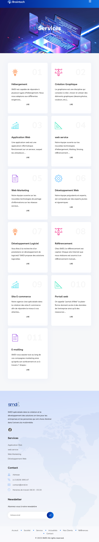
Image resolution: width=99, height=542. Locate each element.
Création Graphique (66, 84)
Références (83, 530)
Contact (49, 533)
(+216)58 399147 (21, 479)
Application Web (20, 137)
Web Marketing (20, 190)
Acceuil (15, 530)
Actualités (52, 530)
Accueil (48, 33)
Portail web (61, 296)
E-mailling (17, 349)
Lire (27, 104)
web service (61, 137)
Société (27, 530)
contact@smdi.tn (20, 485)
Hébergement (19, 84)
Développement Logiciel (25, 243)
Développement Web (67, 190)
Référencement (63, 243)
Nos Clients (68, 530)
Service (39, 530)
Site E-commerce (21, 296)
